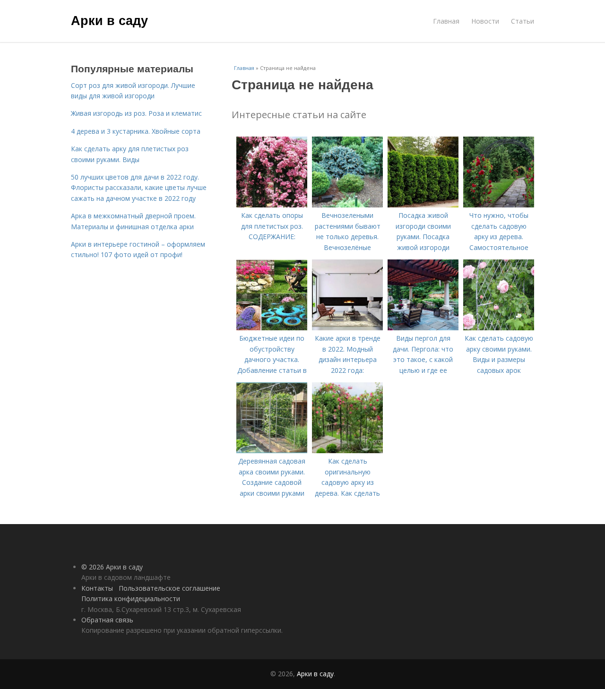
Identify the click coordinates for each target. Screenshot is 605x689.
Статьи (522, 21)
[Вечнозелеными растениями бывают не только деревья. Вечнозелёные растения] (347, 204)
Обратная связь (107, 619)
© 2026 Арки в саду (112, 566)
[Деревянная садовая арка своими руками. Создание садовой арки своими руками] (271, 450)
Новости (485, 21)
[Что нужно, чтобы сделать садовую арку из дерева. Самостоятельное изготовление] (498, 204)
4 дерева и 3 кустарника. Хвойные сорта (135, 131)
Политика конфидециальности (130, 598)
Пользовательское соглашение (169, 588)
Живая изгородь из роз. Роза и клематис (136, 113)
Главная (446, 21)
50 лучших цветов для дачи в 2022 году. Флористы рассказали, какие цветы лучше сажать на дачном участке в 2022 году (139, 187)
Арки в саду (109, 20)
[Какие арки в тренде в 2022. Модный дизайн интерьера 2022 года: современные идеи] (347, 327)
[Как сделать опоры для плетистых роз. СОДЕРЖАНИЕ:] (271, 204)
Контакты (97, 588)
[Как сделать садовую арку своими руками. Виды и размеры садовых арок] (498, 327)
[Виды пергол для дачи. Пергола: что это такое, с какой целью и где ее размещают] (423, 327)
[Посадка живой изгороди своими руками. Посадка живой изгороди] (423, 204)
